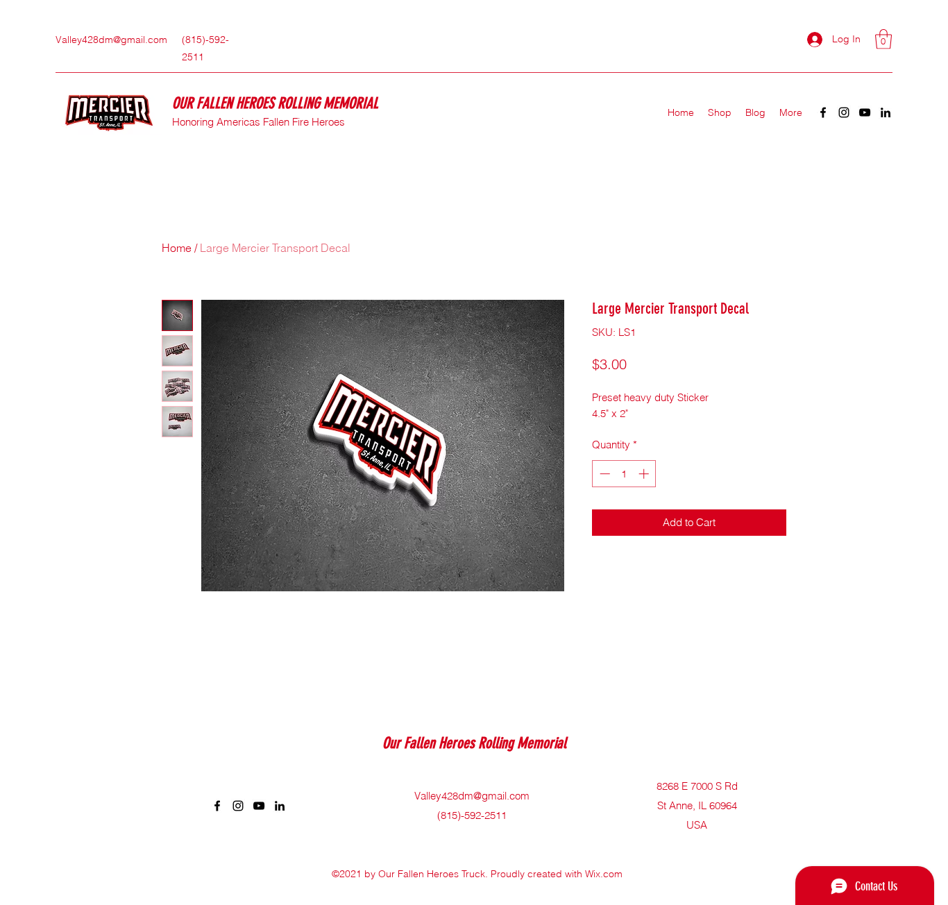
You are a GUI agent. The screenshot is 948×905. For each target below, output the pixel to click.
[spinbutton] (624, 474)
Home (177, 248)
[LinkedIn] (885, 112)
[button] (883, 39)
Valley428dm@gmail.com (111, 39)
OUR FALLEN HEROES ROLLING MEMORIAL (277, 103)
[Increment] (645, 474)
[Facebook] (823, 112)
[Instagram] (844, 112)
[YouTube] (865, 112)
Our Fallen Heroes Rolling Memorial (476, 743)
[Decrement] (603, 474)
